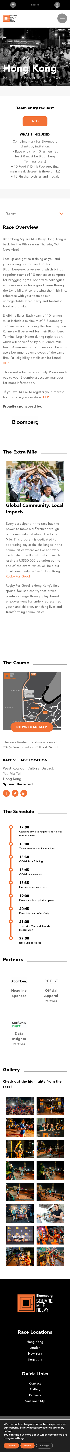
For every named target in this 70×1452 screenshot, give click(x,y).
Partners (35, 1395)
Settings (44, 1445)
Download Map (31, 727)
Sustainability (35, 1401)
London (35, 1348)
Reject (27, 1445)
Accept (11, 1445)
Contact (35, 1383)
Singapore (35, 1359)
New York (35, 1353)
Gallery (35, 1389)
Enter (35, 121)
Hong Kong (35, 1342)
